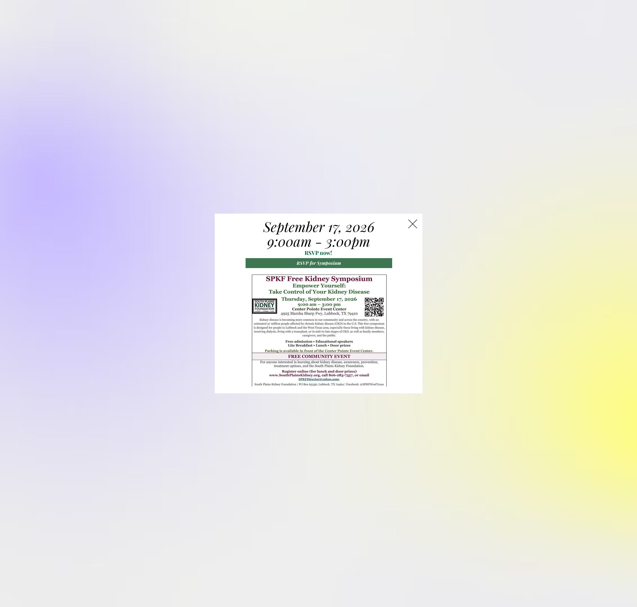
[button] (412, 224)
